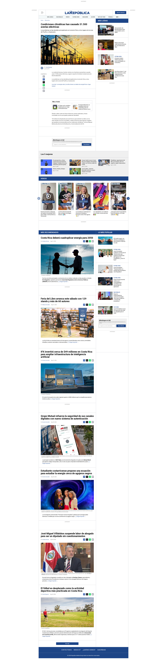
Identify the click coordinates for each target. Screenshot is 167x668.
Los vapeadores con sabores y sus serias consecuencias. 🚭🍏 (100, 213)
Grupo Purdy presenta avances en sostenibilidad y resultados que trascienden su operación (119, 283)
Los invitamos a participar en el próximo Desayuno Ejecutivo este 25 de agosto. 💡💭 (83, 214)
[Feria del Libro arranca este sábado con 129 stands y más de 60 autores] (67, 323)
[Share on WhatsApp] (44, 85)
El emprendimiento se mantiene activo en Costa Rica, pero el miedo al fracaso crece (84, 107)
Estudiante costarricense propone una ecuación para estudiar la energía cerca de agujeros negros (66, 472)
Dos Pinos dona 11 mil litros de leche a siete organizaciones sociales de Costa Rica (120, 74)
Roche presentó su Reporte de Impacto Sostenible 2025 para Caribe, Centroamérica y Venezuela (48, 214)
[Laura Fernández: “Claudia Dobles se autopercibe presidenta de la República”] (105, 269)
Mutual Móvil (87, 460)
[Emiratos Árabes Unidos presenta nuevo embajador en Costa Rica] (106, 59)
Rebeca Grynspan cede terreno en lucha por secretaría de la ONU (120, 45)
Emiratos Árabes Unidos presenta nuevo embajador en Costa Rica (120, 60)
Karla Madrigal (49, 67)
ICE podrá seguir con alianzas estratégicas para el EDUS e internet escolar (119, 240)
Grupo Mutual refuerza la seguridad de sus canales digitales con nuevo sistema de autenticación (67, 417)
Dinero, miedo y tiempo (59, 168)
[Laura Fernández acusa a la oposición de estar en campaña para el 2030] (105, 310)
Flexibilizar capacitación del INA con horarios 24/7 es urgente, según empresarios (118, 162)
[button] (120, 12)
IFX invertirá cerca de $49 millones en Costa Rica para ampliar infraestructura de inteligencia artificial (66, 354)
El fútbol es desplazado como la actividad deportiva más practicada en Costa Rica (62, 589)
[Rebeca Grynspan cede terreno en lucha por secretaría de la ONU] (106, 45)
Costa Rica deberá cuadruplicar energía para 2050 (67, 238)
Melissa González (46, 304)
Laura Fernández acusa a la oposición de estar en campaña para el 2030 (120, 311)
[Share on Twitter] (44, 82)
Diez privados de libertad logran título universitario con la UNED (120, 30)
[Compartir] (44, 91)
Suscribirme (87, 144)
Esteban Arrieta (45, 241)
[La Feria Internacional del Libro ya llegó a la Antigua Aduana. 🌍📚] (66, 196)
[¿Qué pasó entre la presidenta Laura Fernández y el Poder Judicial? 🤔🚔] (118, 196)
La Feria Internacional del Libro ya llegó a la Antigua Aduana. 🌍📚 (64, 213)
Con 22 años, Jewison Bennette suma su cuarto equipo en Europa (88, 170)
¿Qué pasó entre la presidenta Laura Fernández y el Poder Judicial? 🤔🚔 (118, 213)
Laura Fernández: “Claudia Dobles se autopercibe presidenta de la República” (120, 270)
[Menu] (42, 12)
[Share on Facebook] (44, 79)
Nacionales (117, 292)
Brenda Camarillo (46, 360)
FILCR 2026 (47, 340)
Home (42, 20)
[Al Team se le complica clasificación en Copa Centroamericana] (55, 107)
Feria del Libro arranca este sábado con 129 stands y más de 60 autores (63, 300)
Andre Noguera (45, 594)
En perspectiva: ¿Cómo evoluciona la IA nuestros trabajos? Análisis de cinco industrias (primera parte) (60, 162)
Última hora (47, 20)
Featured (116, 307)
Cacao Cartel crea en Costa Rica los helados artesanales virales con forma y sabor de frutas (89, 162)
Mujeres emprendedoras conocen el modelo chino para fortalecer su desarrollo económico (119, 297)
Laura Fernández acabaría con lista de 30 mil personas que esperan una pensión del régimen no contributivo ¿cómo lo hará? (120, 256)
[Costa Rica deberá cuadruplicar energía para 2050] (67, 259)
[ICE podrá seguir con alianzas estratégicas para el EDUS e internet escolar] (105, 241)
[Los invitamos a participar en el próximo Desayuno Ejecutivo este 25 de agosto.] (83, 196)
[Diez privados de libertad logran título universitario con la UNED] (106, 30)
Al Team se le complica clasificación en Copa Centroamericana (64, 107)
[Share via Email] (44, 88)
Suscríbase (101, 650)
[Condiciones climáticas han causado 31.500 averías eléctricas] (67, 50)
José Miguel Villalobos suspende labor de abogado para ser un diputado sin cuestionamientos (67, 534)
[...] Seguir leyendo (63, 281)
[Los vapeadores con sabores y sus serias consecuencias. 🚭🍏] (101, 196)
